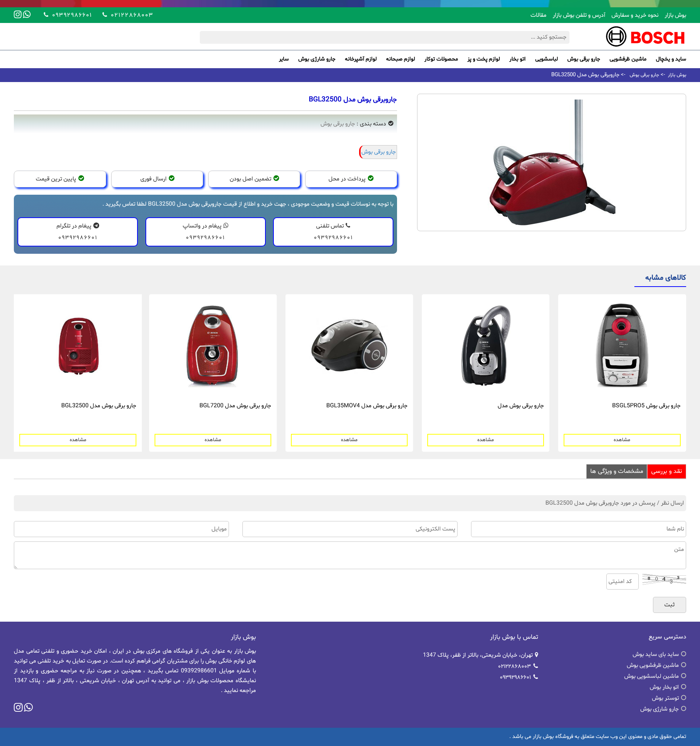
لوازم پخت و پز (483, 59)
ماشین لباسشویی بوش (651, 676)
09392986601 (71, 14)
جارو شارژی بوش (316, 59)
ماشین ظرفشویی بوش (653, 665)
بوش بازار (675, 15)
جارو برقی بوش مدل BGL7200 (235, 406)
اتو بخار (517, 59)
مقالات (538, 15)
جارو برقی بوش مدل (521, 406)
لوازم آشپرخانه (361, 59)
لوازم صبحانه (400, 59)
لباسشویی (546, 59)
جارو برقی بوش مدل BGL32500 (98, 406)
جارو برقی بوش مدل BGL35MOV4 (367, 406)
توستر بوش (665, 698)
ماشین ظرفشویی (628, 59)
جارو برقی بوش (583, 59)
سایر (284, 59)
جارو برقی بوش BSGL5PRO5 (646, 406)
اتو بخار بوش (664, 687)
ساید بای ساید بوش (656, 654)
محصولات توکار (441, 59)
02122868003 (130, 14)
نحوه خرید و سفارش (634, 15)
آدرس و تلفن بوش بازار (579, 15)
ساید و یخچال (671, 59)
